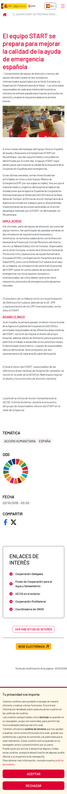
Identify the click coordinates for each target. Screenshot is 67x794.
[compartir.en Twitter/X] (13, 522)
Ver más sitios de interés (33, 629)
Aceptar (33, 774)
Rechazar (33, 786)
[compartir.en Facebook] (5, 522)
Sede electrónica (31, 646)
